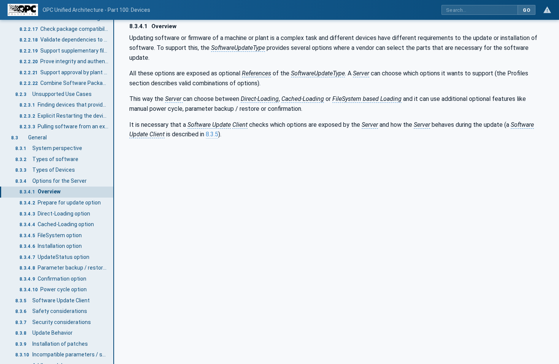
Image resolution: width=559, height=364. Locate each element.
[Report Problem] (547, 10)
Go (526, 10)
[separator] (114, 192)
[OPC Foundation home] (23, 10)
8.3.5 (212, 134)
